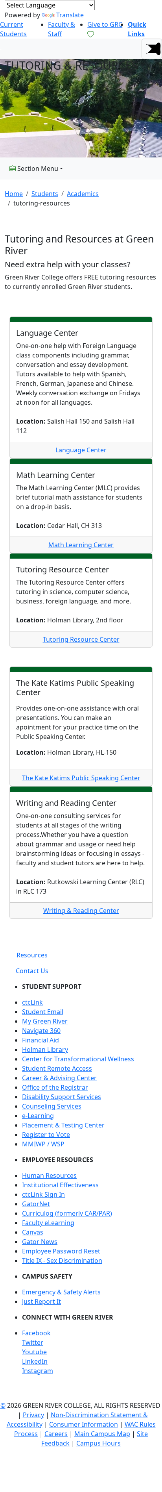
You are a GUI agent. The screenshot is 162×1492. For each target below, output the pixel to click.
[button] (152, 49)
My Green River (45, 1021)
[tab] (32, 955)
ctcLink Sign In (43, 1194)
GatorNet (36, 1204)
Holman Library (45, 1049)
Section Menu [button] (37, 168)
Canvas (32, 1232)
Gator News (39, 1241)
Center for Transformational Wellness (78, 1059)
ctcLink (32, 1002)
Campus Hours (98, 1443)
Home (14, 193)
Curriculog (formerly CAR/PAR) (67, 1213)
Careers (56, 1433)
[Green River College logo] (1, 49)
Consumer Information (83, 1424)
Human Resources (49, 1175)
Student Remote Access (57, 1068)
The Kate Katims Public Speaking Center (81, 778)
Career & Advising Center (59, 1078)
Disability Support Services (61, 1096)
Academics (83, 193)
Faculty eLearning (48, 1222)
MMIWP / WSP (43, 1144)
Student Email (42, 1011)
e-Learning (38, 1115)
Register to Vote (46, 1134)
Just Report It (41, 1301)
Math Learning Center (81, 545)
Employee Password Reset (61, 1251)
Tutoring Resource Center (81, 639)
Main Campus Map (102, 1433)
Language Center (81, 450)
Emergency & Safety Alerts (61, 1292)
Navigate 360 (41, 1030)
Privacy (33, 1415)
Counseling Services (51, 1106)
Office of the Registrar (55, 1087)
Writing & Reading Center (81, 910)
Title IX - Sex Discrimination (62, 1260)
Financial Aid (40, 1040)
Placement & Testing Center (63, 1125)
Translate (70, 15)
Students (44, 193)
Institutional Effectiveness (60, 1185)
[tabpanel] (81, 1182)
